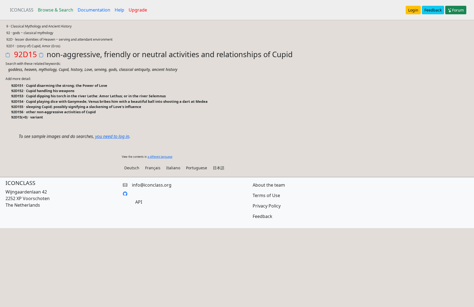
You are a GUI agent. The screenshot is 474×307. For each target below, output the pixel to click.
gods (113, 69)
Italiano (173, 167)
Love (88, 69)
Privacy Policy (267, 206)
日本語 (218, 167)
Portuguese (196, 167)
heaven (30, 69)
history (76, 69)
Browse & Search (55, 10)
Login (413, 10)
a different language (160, 157)
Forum (458, 10)
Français (152, 167)
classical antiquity (134, 69)
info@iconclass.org (151, 185)
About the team (269, 185)
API (138, 202)
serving (100, 69)
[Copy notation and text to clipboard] (42, 55)
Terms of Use (266, 195)
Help (119, 10)
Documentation (94, 10)
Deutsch (131, 167)
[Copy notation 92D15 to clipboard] (8, 55)
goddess (15, 69)
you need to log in (112, 136)
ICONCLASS (21, 10)
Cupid (64, 69)
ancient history (164, 69)
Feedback (433, 10)
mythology (48, 69)
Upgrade (138, 10)
